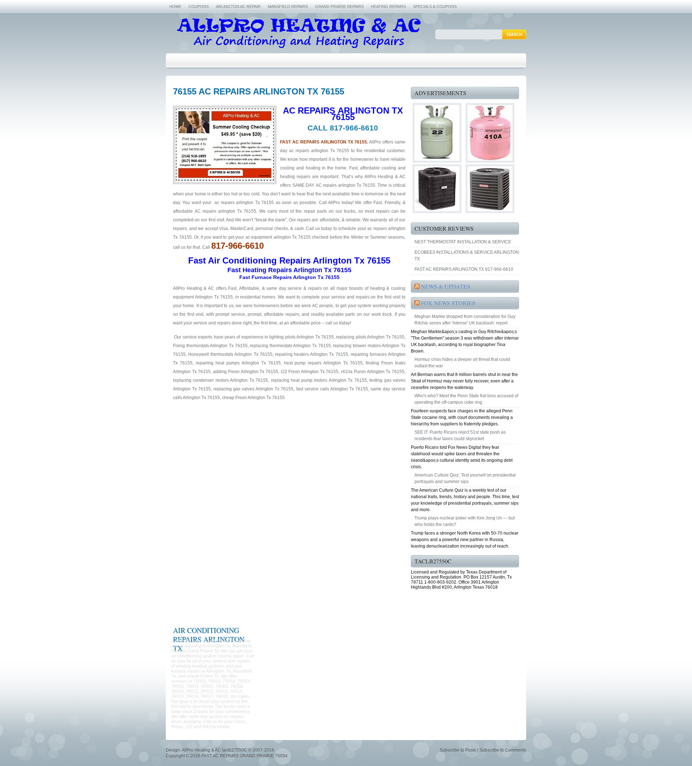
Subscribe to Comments (502, 750)
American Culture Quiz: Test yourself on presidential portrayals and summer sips (465, 478)
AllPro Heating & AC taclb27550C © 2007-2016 (228, 750)
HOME (175, 6)
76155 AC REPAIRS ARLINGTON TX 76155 (258, 91)
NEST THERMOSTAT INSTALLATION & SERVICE (462, 241)
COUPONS (198, 6)
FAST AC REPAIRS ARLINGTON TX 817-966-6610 (463, 269)
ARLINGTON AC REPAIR (238, 6)
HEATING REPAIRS (388, 6)
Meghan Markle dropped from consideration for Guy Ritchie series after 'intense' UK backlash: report (464, 320)
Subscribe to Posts (458, 750)
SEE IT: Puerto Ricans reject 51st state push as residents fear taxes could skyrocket (460, 435)
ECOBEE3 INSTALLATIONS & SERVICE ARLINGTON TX (466, 255)
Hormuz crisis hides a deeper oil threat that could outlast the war (462, 362)
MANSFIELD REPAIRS (288, 6)
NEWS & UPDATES (445, 286)
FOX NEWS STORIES (448, 303)
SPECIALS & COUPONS (435, 6)
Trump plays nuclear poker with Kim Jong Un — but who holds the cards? (464, 521)
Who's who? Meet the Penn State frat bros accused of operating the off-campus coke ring (466, 399)
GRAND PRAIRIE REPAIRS (339, 6)
